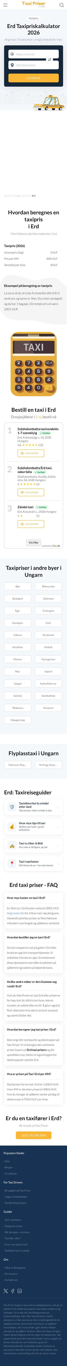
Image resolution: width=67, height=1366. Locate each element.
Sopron (48, 671)
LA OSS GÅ (33, 78)
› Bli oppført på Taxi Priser (17, 1190)
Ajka (17, 586)
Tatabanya (17, 707)
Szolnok (17, 695)
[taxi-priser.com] (33, 5)
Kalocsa (17, 634)
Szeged (17, 683)
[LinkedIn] (20, 1290)
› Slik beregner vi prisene (17, 1232)
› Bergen (8, 1167)
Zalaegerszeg (18, 719)
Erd (38, 417)
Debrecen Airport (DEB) (20, 764)
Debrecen (48, 598)
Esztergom (48, 610)
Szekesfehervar (48, 683)
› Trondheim (10, 1173)
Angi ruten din (15, 913)
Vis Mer (33, 542)
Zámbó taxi (25, 507)
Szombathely (48, 695)
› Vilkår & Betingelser (15, 1267)
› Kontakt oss (11, 1279)
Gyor (48, 622)
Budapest (18, 598)
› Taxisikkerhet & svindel (16, 1250)
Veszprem (48, 707)
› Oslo (7, 1161)
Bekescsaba (48, 586)
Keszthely (17, 647)
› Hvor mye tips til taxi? (16, 1244)
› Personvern (11, 1273)
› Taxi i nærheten (12, 1219)
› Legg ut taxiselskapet (15, 1196)
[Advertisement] (33, 149)
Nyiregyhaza (48, 659)
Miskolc (48, 647)
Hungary (33, 18)
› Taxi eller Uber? (12, 1238)
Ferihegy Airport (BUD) (50, 764)
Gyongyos (17, 622)
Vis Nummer (31, 453)
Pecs (17, 671)
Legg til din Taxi (33, 1135)
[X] (6, 1290)
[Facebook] (13, 1290)
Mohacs (17, 659)
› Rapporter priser (13, 1226)
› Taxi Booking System (15, 1202)
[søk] (61, 5)
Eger (17, 610)
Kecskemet (48, 634)
